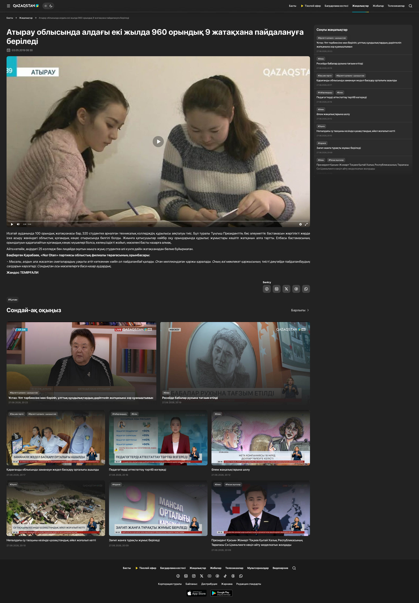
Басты (292, 5)
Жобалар (378, 5)
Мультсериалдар (258, 568)
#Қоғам (12, 299)
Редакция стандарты (248, 583)
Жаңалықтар (360, 5)
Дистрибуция (209, 583)
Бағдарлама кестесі (336, 5)
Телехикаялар (396, 5)
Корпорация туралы (170, 583)
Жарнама (226, 583)
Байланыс (191, 583)
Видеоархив (280, 568)
